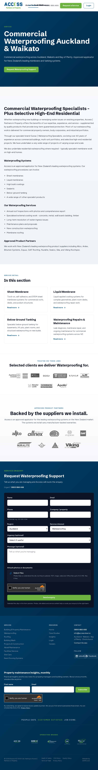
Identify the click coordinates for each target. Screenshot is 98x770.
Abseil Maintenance (12, 647)
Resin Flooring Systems (13, 658)
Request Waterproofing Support (21, 69)
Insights (52, 637)
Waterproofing (10, 633)
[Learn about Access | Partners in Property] (17, 742)
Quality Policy (67, 758)
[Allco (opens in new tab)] (17, 433)
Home (51, 630)
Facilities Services (11, 651)
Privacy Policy (25, 708)
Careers (42, 5)
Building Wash (9, 640)
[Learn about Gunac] (34, 742)
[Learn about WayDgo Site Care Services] (81, 741)
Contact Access (80, 643)
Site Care (7, 655)
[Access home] (13, 5)
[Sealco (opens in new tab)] (42, 445)
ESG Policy (57, 758)
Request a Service (71, 5)
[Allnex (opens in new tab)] (35, 433)
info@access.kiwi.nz (82, 633)
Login (88, 5)
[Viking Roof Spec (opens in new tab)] (73, 445)
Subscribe (82, 690)
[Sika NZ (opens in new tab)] (55, 445)
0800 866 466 (52, 5)
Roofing (7, 637)
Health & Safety (46, 758)
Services (32, 5)
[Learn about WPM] (67, 741)
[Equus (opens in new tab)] (69, 433)
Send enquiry (49, 597)
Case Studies (54, 633)
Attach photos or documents (19, 568)
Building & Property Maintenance (17, 630)
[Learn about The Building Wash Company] (52, 742)
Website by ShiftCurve (86, 760)
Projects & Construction (14, 644)
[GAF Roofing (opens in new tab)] (83, 433)
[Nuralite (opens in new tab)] (24, 445)
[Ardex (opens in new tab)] (54, 433)
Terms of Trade (46, 761)
